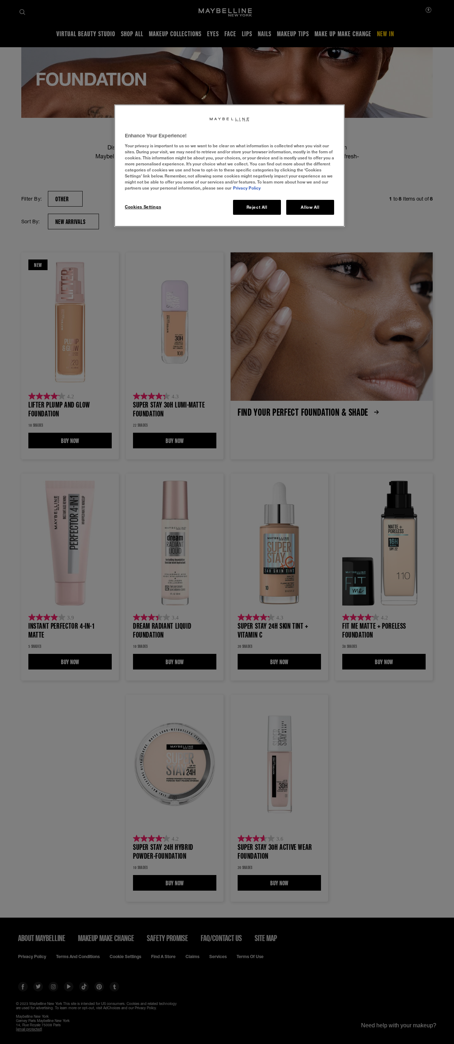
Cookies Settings (143, 206)
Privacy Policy (247, 188)
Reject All (257, 207)
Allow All (310, 207)
